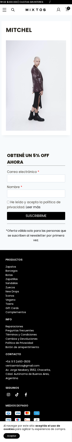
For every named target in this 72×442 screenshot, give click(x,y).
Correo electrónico (22, 172)
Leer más (33, 207)
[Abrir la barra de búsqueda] (13, 9)
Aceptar (11, 435)
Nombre (14, 187)
